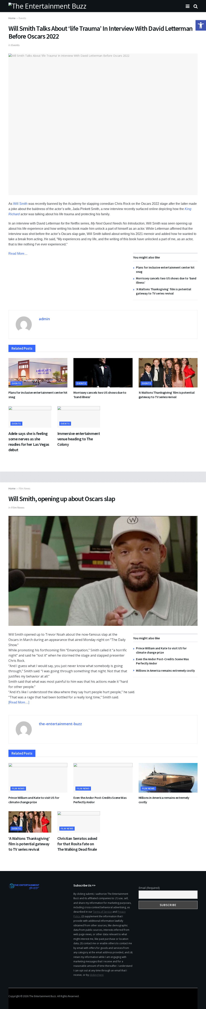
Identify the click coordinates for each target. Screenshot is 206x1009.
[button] (201, 25)
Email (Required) (149, 888)
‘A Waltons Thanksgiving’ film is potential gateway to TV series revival (167, 394)
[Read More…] (18, 702)
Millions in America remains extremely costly (165, 670)
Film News (24, 488)
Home (11, 18)
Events (22, 18)
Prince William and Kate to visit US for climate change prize (33, 800)
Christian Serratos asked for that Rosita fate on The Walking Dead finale (77, 844)
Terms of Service (102, 911)
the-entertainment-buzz (60, 723)
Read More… (18, 253)
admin (44, 318)
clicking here (97, 975)
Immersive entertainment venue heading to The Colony (78, 439)
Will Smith (20, 203)
